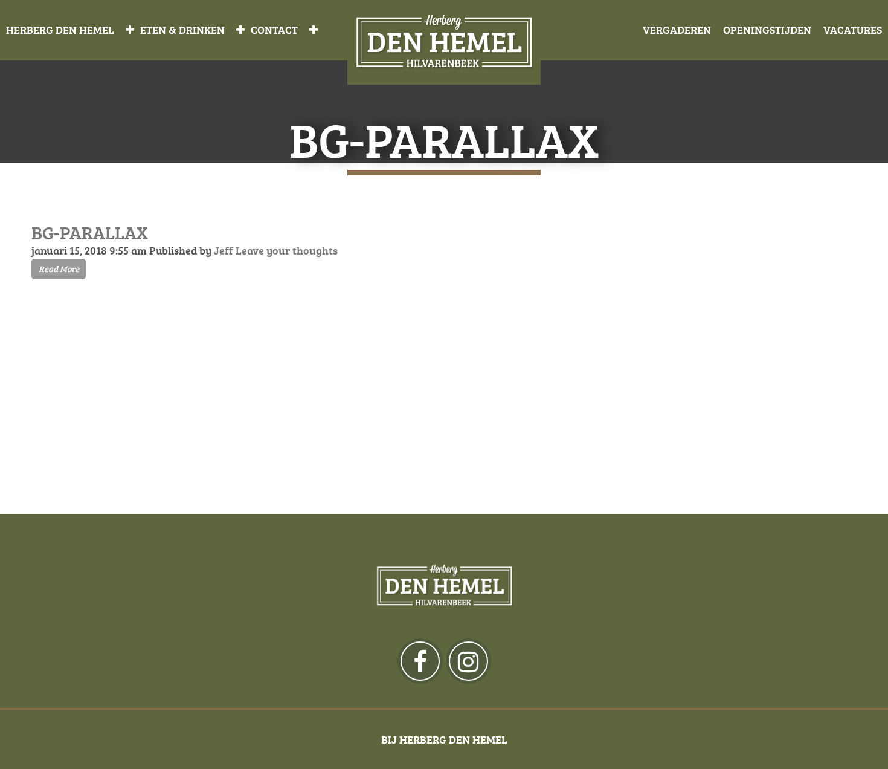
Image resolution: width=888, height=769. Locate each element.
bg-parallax (89, 232)
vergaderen (677, 29)
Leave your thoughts (287, 250)
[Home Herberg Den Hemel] (444, 42)
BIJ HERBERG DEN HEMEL (444, 739)
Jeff (223, 250)
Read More (59, 268)
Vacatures (852, 29)
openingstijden (767, 29)
